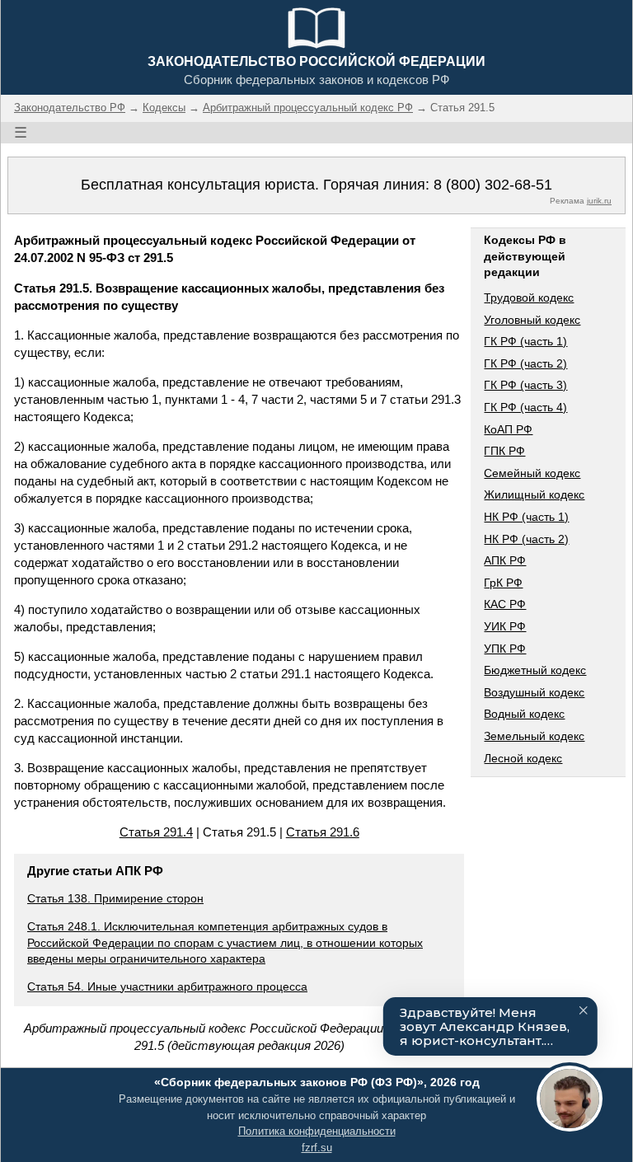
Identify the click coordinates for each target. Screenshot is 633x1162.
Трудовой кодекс (529, 297)
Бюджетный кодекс (535, 670)
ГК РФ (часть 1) (525, 341)
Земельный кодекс (534, 736)
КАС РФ (505, 604)
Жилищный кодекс (534, 494)
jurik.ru (599, 200)
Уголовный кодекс (532, 319)
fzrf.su (317, 1147)
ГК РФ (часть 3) (525, 384)
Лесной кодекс (523, 758)
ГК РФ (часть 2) (525, 363)
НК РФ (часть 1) (526, 516)
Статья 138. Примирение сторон (115, 898)
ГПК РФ (504, 450)
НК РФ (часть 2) (526, 539)
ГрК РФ (503, 582)
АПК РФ (505, 560)
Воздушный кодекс (534, 692)
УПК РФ (505, 648)
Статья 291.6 (322, 832)
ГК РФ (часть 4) (525, 407)
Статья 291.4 (156, 832)
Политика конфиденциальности (317, 1131)
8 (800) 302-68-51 (493, 184)
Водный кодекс (524, 713)
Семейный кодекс (532, 473)
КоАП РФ (508, 429)
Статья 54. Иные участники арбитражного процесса (167, 986)
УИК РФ (505, 626)
